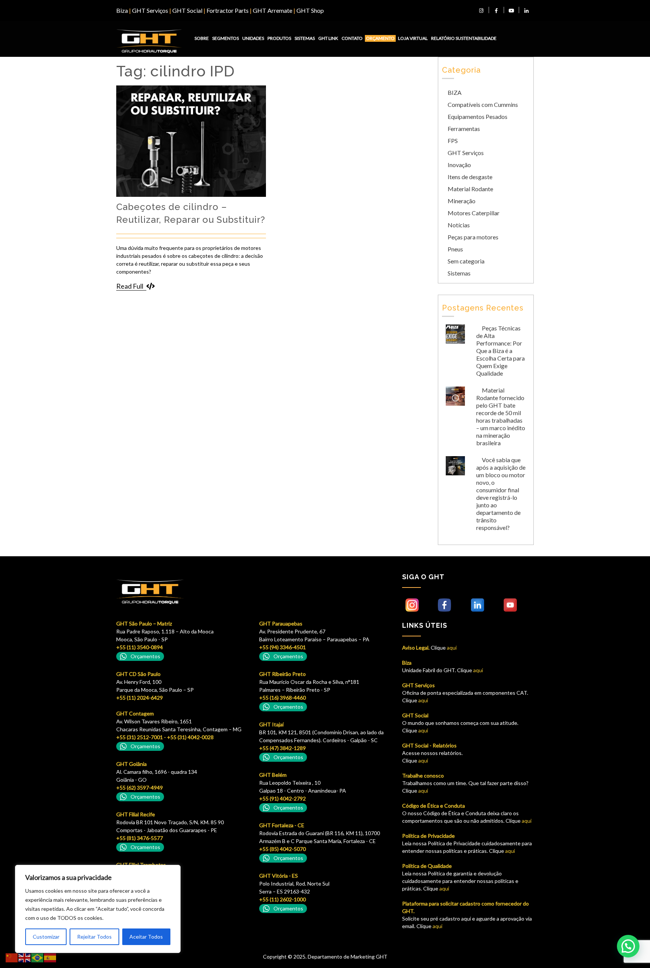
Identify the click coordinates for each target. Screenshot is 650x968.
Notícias (459, 224)
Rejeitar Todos (94, 936)
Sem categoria (466, 261)
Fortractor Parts (228, 10)
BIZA (455, 92)
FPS (453, 140)
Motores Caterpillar (474, 212)
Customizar (46, 936)
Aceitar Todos (146, 936)
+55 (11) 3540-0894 (139, 647)
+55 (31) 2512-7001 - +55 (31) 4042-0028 (165, 737)
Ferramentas (464, 128)
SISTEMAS (305, 38)
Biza (122, 10)
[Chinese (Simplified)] (12, 957)
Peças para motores (473, 236)
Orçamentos (145, 656)
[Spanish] (50, 957)
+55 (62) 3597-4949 (139, 787)
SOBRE (201, 38)
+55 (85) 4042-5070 (282, 849)
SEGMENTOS (225, 38)
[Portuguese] (37, 957)
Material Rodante (470, 188)
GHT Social (187, 10)
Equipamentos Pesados (477, 116)
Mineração (461, 200)
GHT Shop (310, 10)
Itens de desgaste (470, 176)
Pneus (455, 249)
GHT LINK (328, 38)
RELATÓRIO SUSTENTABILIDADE (464, 38)
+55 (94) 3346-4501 (282, 647)
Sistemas (459, 273)
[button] (628, 946)
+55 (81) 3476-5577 (139, 838)
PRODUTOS (279, 38)
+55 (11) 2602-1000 (282, 899)
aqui (451, 647)
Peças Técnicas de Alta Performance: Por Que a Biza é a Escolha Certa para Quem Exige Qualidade (500, 350)
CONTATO (352, 38)
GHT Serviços (150, 10)
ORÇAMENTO (380, 38)
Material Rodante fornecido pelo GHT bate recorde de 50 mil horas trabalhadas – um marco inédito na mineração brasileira (500, 416)
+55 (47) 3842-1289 (282, 748)
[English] (24, 957)
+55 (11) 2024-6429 (139, 697)
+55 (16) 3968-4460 (282, 697)
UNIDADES (253, 38)
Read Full (129, 286)
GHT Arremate (272, 10)
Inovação (459, 164)
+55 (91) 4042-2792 (282, 798)
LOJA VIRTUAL (413, 38)
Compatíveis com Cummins (483, 104)
